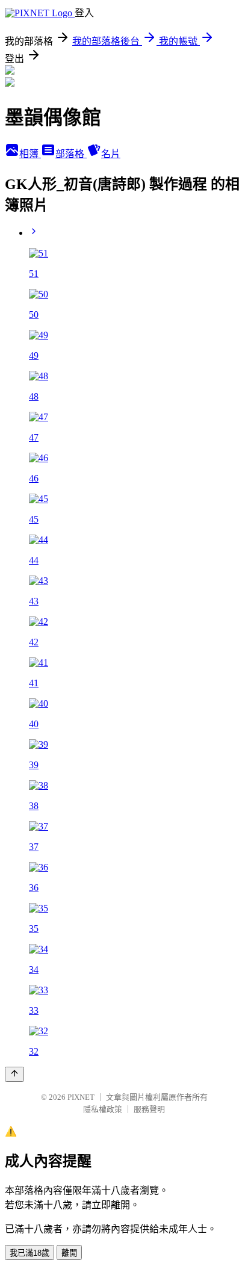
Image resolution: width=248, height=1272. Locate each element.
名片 (110, 154)
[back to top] (14, 1074)
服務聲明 (149, 1109)
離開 (69, 1253)
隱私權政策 (102, 1109)
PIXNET (81, 1097)
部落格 (71, 154)
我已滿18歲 (29, 1253)
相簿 (30, 154)
